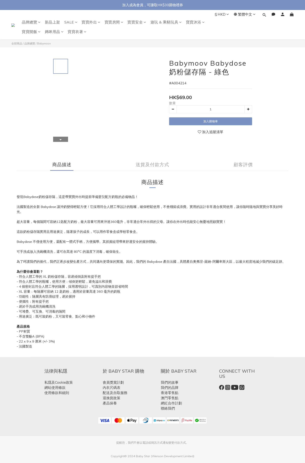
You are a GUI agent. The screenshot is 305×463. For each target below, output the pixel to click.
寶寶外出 (89, 22)
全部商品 (16, 43)
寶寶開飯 (29, 31)
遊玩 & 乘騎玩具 (164, 22)
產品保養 (110, 403)
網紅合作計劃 (171, 403)
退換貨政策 (111, 398)
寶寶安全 (135, 22)
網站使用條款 (55, 387)
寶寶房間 (112, 22)
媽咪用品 (52, 31)
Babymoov (44, 43)
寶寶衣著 (75, 31)
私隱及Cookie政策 (58, 382)
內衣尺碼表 (111, 387)
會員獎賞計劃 (113, 382)
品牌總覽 (29, 22)
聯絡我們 (168, 408)
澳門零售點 (169, 398)
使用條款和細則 (56, 393)
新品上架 (52, 22)
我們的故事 (169, 382)
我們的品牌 (169, 387)
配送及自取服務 (115, 393)
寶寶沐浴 (193, 22)
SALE (69, 22)
